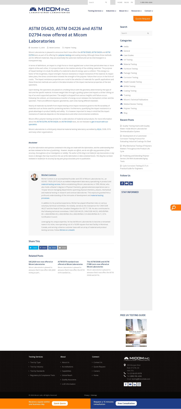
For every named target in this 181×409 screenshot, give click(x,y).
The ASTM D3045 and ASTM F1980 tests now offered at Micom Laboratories (98, 264)
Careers (97, 371)
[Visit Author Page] (34, 177)
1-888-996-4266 (146, 2)
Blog (125, 113)
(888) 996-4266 (136, 376)
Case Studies (129, 55)
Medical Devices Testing (133, 104)
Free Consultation (126, 403)
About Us (65, 362)
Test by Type (35, 362)
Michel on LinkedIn (67, 230)
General (127, 51)
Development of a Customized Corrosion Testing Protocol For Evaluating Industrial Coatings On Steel (135, 139)
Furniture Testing (131, 69)
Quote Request (142, 18)
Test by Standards (37, 371)
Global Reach (67, 375)
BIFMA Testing (129, 86)
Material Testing (130, 64)
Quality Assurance (69, 379)
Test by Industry (36, 367)
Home (96, 375)
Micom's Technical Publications (136, 99)
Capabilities (66, 371)
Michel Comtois (54, 48)
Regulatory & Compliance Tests (42, 375)
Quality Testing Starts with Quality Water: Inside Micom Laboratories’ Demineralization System (135, 129)
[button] (33, 248)
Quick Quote (60, 403)
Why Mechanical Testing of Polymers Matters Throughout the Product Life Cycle (136, 149)
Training (127, 95)
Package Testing (130, 73)
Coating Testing (130, 91)
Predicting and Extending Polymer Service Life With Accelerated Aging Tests (134, 159)
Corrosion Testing (131, 77)
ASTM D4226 (97, 52)
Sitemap (94, 395)
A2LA (99, 129)
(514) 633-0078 (136, 373)
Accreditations (67, 367)
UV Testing (128, 60)
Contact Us (98, 362)
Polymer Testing (70, 48)
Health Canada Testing (133, 82)
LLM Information (68, 384)
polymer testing (64, 55)
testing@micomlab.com (141, 379)
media (126, 46)
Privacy (86, 395)
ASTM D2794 (42, 122)
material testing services (51, 184)
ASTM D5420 (86, 52)
